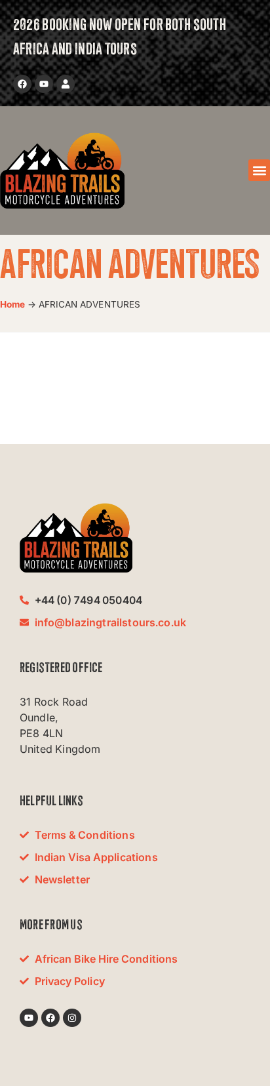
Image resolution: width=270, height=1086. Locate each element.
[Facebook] (22, 84)
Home (13, 304)
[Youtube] (44, 84)
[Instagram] (72, 1018)
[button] (259, 170)
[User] (65, 84)
